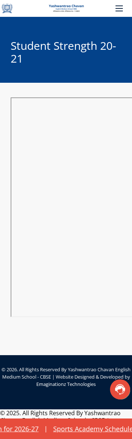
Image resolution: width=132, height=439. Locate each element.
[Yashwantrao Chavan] (66, 8)
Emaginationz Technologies (66, 384)
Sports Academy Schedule (76, 428)
